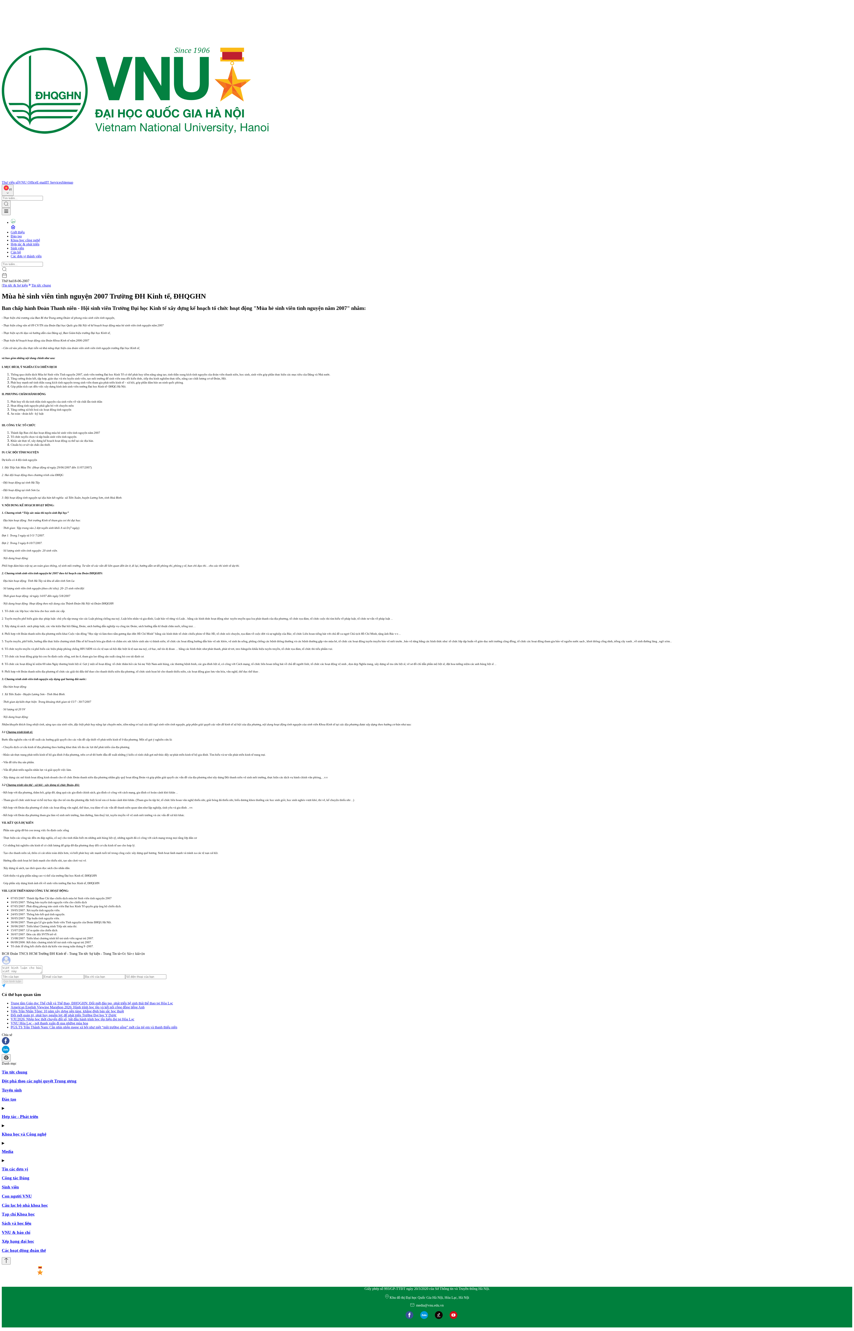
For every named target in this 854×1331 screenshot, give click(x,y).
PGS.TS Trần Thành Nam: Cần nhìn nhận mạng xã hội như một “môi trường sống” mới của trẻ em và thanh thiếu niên (94, 1027)
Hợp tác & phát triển (25, 244)
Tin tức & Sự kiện (15, 285)
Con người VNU (17, 1196)
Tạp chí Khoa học (18, 1214)
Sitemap (67, 182)
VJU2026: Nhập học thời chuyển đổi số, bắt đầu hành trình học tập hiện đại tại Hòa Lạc (72, 1019)
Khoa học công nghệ (25, 240)
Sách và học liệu (16, 1223)
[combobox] (8, 190)
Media (7, 1151)
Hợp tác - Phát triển (20, 1116)
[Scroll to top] (6, 1261)
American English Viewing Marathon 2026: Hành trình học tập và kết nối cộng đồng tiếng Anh (78, 1007)
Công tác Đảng (15, 1178)
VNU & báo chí (16, 1232)
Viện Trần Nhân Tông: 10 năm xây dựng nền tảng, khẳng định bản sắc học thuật (67, 1011)
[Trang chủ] (135, 178)
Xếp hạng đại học (18, 1241)
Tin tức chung (41, 285)
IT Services (54, 182)
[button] (427, 1041)
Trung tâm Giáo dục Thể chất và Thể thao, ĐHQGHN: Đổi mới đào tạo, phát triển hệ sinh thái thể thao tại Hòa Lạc (92, 1003)
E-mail (41, 182)
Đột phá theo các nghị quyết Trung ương (39, 1081)
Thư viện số (10, 182)
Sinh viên (17, 248)
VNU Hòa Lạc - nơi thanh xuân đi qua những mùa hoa (49, 1023)
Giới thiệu (18, 232)
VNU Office (27, 182)
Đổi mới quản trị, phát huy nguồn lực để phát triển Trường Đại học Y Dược (64, 1015)
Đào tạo (16, 236)
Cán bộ (16, 252)
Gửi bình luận (12, 981)
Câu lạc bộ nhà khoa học (25, 1205)
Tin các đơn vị (15, 1169)
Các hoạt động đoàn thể (24, 1250)
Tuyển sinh (12, 1090)
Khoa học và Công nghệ (24, 1134)
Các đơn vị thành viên (26, 256)
